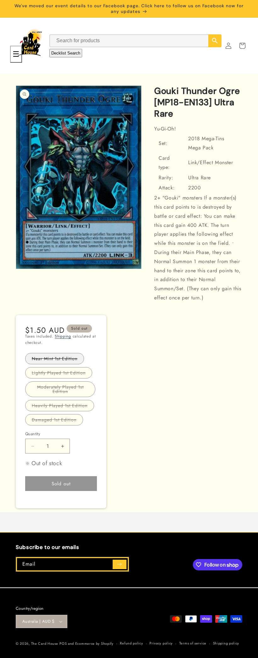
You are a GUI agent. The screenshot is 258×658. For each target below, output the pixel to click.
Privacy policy (161, 643)
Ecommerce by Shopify (94, 643)
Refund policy (131, 643)
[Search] (215, 40)
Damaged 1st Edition (57, 420)
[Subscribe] (119, 564)
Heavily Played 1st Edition (63, 406)
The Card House (44, 643)
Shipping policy (226, 643)
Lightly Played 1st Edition (62, 373)
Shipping (63, 336)
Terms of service (192, 643)
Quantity (32, 434)
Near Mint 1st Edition (58, 359)
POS (63, 643)
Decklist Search (65, 53)
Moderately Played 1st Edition (64, 390)
